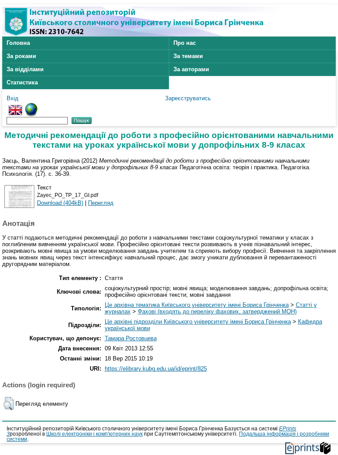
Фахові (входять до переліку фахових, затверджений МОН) (217, 311)
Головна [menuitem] (18, 43)
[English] (15, 106)
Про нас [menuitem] (184, 43)
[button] (9, 403)
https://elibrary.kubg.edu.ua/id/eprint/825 (156, 368)
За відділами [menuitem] (25, 69)
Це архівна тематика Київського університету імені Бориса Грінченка (197, 305)
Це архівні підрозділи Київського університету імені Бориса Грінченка (198, 321)
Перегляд (101, 203)
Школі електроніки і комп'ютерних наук (94, 434)
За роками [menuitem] (21, 56)
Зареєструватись (188, 98)
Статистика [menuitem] (22, 82)
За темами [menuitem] (188, 56)
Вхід (12, 98)
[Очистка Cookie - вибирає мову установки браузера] (31, 106)
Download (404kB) (60, 203)
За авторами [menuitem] (191, 69)
